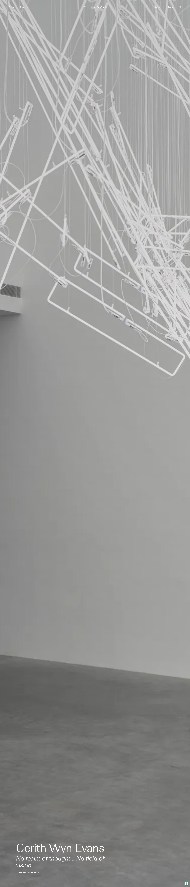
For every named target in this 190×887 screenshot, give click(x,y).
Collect (157, 7)
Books (170, 7)
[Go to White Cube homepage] (95, 7)
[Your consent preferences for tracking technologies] (186, 883)
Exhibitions (24, 7)
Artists (11, 7)
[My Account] (180, 7)
